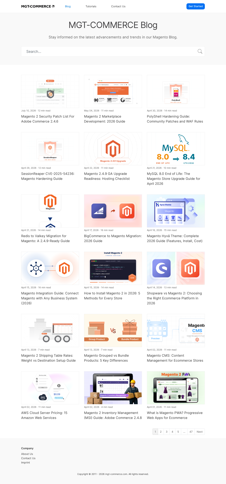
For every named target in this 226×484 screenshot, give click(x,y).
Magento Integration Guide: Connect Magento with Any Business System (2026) (50, 298)
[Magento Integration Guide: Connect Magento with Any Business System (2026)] (50, 268)
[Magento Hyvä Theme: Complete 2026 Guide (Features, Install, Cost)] (176, 210)
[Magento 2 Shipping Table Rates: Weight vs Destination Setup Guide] (50, 330)
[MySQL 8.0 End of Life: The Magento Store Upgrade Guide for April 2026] (176, 148)
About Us (27, 454)
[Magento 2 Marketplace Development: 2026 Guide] (113, 91)
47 (191, 431)
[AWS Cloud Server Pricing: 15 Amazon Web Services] (50, 387)
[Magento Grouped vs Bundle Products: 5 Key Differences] (113, 330)
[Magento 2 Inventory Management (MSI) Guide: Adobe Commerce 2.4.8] (113, 387)
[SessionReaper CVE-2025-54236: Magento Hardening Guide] (50, 148)
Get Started (196, 6)
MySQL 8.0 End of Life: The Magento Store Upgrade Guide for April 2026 (173, 179)
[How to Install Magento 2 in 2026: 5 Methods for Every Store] (113, 268)
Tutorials (91, 6)
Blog (68, 6)
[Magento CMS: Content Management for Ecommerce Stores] (176, 330)
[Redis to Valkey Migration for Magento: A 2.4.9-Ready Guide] (50, 210)
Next (200, 431)
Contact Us (118, 6)
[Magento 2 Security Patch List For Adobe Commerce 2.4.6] (50, 91)
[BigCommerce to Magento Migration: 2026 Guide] (113, 210)
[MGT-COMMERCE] (37, 6)
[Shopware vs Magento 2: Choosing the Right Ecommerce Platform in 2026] (176, 268)
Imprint (25, 462)
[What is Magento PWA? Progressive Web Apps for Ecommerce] (176, 387)
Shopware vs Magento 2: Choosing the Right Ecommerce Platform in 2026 (174, 298)
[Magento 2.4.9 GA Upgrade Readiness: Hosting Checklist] (113, 148)
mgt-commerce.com (116, 474)
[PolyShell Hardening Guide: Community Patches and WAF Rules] (176, 91)
